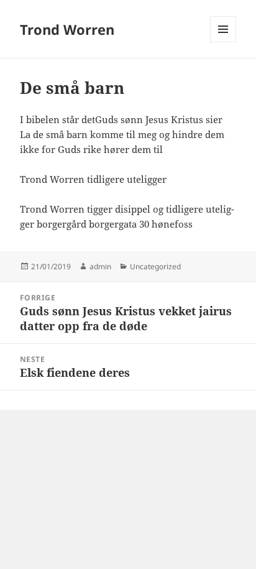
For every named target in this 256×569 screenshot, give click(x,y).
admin (100, 266)
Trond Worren (67, 29)
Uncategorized (155, 266)
